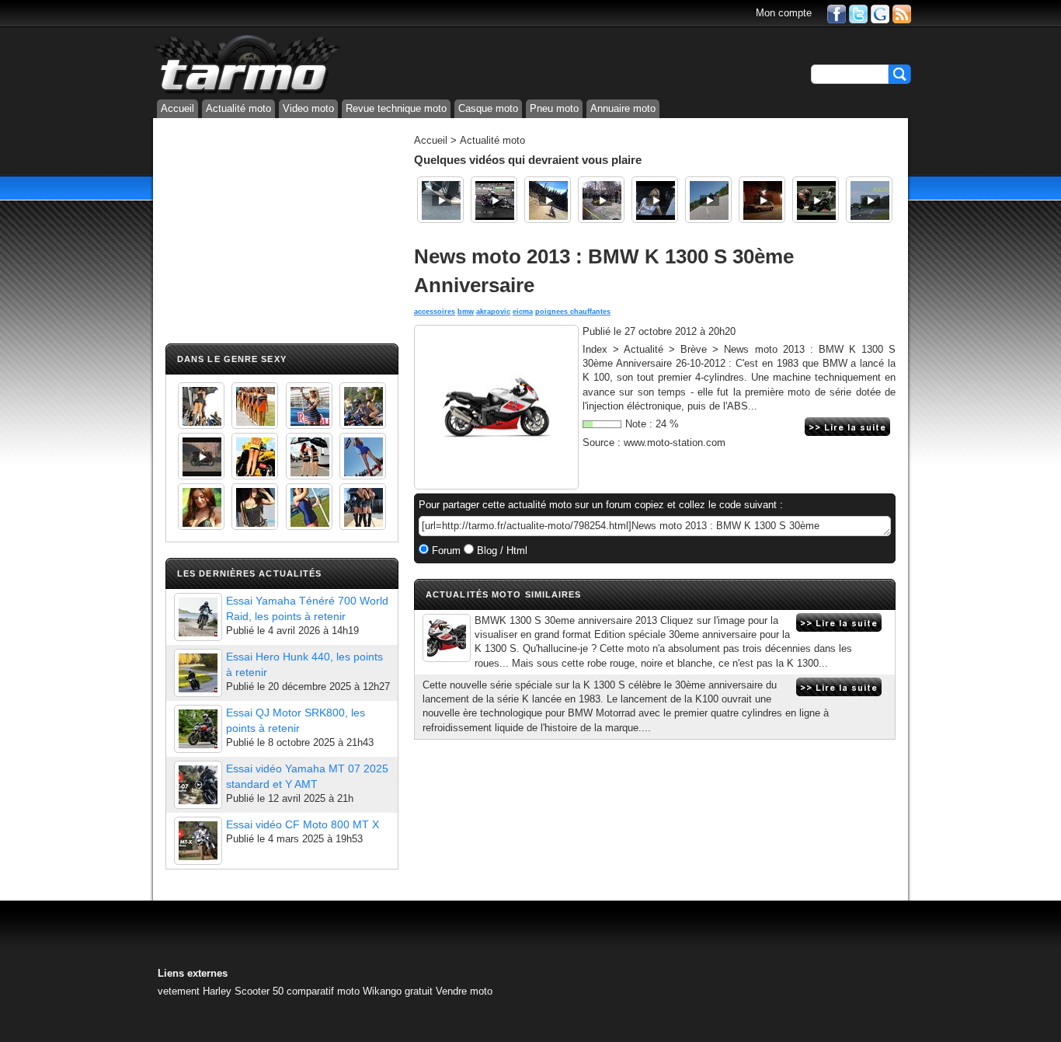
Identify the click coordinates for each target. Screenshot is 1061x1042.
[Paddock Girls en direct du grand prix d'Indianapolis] (309, 405)
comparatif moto (323, 991)
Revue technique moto (396, 108)
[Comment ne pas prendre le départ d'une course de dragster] (494, 199)
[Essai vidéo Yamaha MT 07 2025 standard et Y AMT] (198, 785)
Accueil (177, 108)
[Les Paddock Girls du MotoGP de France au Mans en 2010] (201, 506)
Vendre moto (464, 991)
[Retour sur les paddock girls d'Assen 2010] (654, 199)
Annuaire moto (623, 108)
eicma (523, 311)
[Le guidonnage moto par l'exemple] (869, 199)
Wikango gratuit (398, 991)
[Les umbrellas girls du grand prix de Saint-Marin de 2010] (254, 405)
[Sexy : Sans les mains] (362, 405)
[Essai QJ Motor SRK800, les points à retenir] (198, 729)
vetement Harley (194, 991)
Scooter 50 (259, 991)
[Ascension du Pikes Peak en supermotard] (547, 199)
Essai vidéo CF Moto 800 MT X (302, 824)
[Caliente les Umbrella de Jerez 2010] (254, 506)
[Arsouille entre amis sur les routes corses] (708, 199)
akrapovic (493, 311)
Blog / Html (500, 550)
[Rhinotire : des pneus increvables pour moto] (440, 199)
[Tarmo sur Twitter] (858, 13)
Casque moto (488, 108)
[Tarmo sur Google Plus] (880, 13)
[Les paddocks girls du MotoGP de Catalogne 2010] (254, 456)
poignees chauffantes (573, 311)
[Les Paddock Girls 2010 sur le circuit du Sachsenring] (201, 405)
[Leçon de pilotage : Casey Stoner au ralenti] (815, 199)
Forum (445, 550)
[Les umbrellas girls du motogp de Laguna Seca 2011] (362, 456)
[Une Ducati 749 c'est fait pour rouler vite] (601, 199)
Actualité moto (238, 108)
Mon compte (784, 13)
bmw (465, 311)
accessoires (434, 311)
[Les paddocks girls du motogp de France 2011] (362, 506)
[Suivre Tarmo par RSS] (901, 13)
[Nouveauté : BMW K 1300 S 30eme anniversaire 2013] (447, 638)
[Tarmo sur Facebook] (836, 13)
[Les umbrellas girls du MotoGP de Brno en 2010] (309, 456)
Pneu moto (554, 108)
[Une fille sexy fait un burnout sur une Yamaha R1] (201, 456)
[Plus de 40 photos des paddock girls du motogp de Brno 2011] (309, 506)
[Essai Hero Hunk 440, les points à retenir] (198, 673)
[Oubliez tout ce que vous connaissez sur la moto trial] (762, 199)
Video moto (308, 108)
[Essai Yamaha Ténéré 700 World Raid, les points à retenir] (198, 617)
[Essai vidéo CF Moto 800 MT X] (198, 841)
